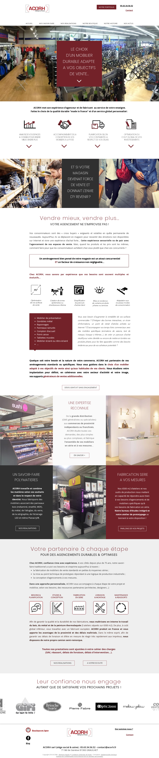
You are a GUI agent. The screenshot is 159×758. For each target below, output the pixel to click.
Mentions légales (64, 755)
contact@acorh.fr (106, 747)
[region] (36, 607)
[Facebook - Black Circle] (28, 738)
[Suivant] (145, 64)
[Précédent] (13, 64)
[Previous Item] (4, 706)
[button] (46, 23)
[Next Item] (155, 706)
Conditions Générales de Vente (82, 755)
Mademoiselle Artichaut (109, 755)
